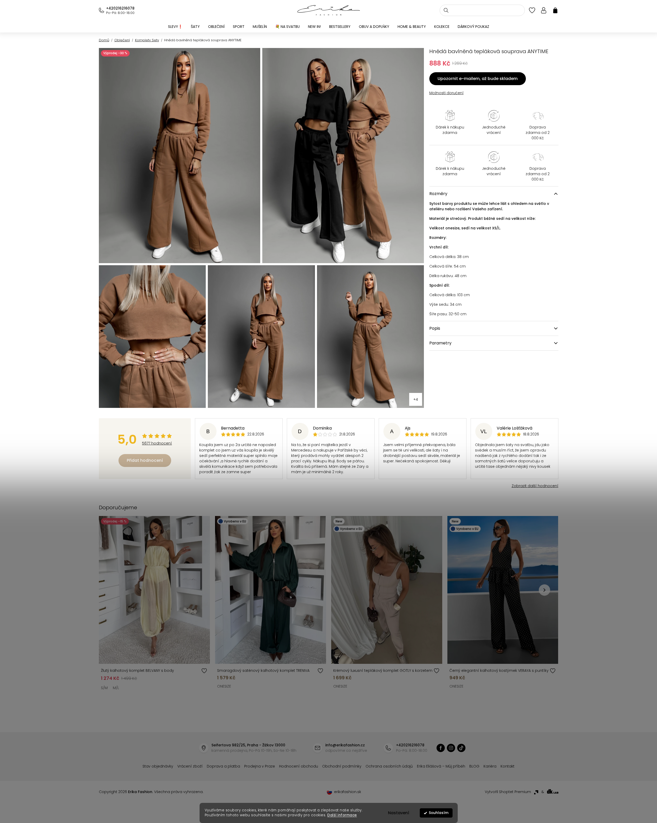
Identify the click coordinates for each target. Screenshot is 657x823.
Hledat (446, 10)
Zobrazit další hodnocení (535, 485)
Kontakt (507, 766)
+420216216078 (120, 8)
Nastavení (398, 813)
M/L (116, 687)
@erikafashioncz (461, 748)
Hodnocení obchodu (298, 766)
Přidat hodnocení (145, 460)
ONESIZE (224, 686)
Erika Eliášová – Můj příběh (441, 766)
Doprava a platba (223, 766)
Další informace (342, 815)
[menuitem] (175, 27)
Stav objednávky (158, 766)
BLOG (474, 766)
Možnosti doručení (446, 92)
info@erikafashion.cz (345, 745)
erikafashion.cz (441, 748)
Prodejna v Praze (259, 766)
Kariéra (490, 766)
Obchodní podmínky (341, 766)
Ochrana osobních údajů (389, 766)
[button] (544, 590)
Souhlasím (438, 812)
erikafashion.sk (347, 791)
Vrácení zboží (190, 766)
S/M (104, 687)
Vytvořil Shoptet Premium (508, 791)
